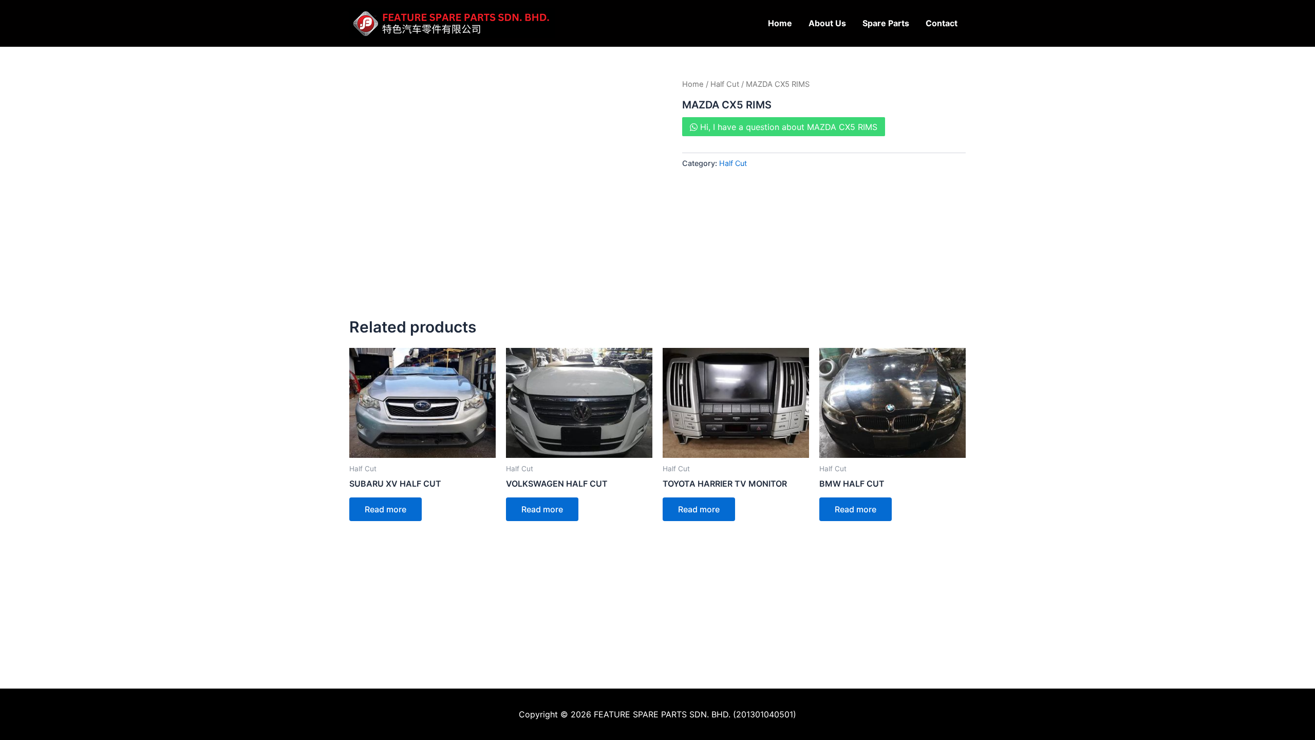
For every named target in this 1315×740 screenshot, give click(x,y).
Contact (941, 23)
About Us (827, 23)
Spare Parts (885, 23)
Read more (385, 509)
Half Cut (724, 84)
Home (780, 23)
